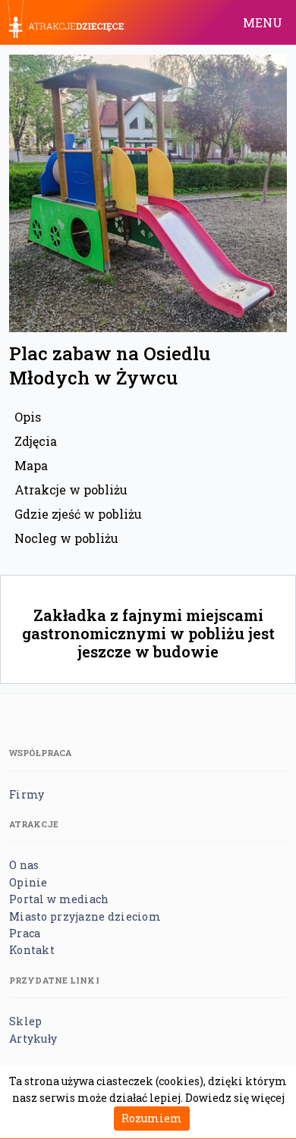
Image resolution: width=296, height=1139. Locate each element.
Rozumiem (151, 1118)
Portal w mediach (59, 899)
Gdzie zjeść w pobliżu (78, 514)
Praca (24, 933)
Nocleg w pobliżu (66, 538)
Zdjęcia (35, 441)
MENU (262, 22)
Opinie (28, 882)
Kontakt (32, 950)
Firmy (26, 794)
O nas (24, 865)
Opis (27, 417)
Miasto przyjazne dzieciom (85, 916)
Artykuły (33, 1038)
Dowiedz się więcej (235, 1097)
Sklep (25, 1021)
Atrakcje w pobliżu (71, 489)
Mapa (31, 465)
